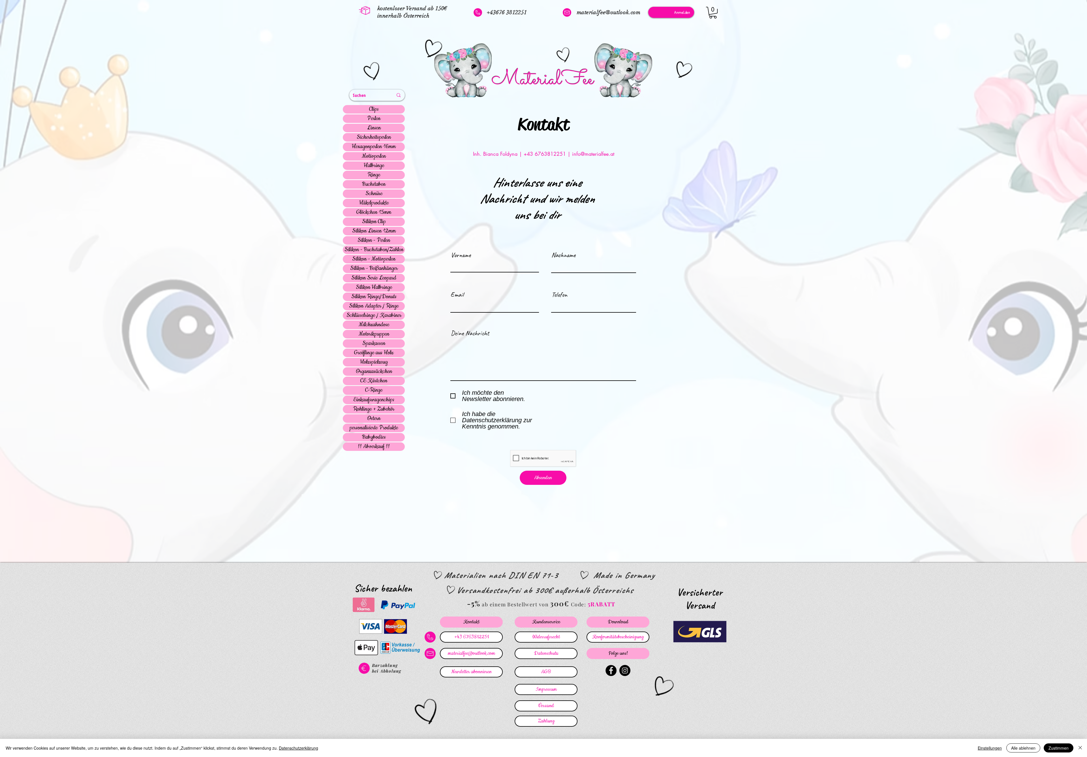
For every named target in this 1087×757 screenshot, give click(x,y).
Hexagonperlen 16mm (374, 146)
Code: (579, 604)
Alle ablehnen (1023, 748)
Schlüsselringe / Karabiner (373, 315)
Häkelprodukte (374, 203)
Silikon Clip (374, 221)
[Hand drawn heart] (372, 72)
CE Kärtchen (373, 381)
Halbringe (374, 165)
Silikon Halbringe (374, 287)
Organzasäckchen (374, 371)
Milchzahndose (374, 325)
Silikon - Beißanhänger (374, 268)
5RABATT (601, 604)
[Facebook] (611, 670)
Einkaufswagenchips (373, 400)
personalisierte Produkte (374, 428)
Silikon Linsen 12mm (374, 231)
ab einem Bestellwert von (515, 604)
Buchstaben (374, 184)
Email (457, 294)
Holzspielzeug (374, 362)
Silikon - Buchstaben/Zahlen (373, 249)
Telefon (559, 294)
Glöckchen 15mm (373, 212)
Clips (374, 109)
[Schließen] (1080, 747)
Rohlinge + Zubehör (373, 409)
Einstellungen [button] (990, 748)
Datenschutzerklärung (298, 748)
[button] (713, 12)
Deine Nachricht (470, 333)
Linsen (374, 128)
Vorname (461, 254)
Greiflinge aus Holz (373, 353)
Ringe (374, 175)
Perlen (373, 118)
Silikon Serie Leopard (373, 278)
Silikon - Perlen (374, 240)
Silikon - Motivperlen (373, 259)
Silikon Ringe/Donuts (374, 296)
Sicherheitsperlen (374, 137)
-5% (473, 603)
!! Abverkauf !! (374, 446)
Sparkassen (373, 343)
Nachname (563, 254)
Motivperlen (374, 156)
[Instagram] (624, 670)
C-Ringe (373, 390)
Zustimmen (1059, 748)
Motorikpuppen (374, 334)
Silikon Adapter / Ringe (374, 306)
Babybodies (374, 437)
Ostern (373, 418)
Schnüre (373, 193)
